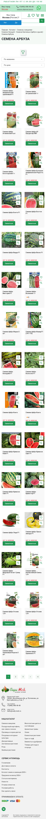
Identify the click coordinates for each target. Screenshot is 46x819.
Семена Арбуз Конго (10, 412)
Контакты (5, 769)
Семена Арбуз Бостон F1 (34, 212)
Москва (5, 9)
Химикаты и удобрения (33, 742)
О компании (6, 763)
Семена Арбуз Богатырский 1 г (9, 172)
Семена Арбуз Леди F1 (11, 532)
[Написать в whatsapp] (38, 8)
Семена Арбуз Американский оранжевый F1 (8, 92)
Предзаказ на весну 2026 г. (11, 775)
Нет (5, 23)
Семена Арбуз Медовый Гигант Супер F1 (11, 572)
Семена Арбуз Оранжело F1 (31, 652)
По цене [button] (7, 65)
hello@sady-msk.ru (14, 711)
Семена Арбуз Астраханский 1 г (32, 92)
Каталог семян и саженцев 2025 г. (14, 772)
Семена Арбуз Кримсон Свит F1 (34, 452)
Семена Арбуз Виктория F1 (8, 292)
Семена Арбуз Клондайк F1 (8, 372)
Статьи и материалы (9, 778)
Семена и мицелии (8, 723)
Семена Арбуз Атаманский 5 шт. (9, 132)
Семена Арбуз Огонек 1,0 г (11, 612)
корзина (37, 15)
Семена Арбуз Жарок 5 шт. (11, 332)
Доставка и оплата (9, 766)
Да (16, 23)
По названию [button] (9, 59)
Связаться (9, 103)
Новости (5, 782)
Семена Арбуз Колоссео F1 (31, 372)
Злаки (27, 732)
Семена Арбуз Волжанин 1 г (31, 292)
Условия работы (8, 788)
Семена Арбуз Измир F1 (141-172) (34, 332)
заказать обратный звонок (25, 9)
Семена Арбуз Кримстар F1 (31, 492)
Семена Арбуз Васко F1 (34, 252)
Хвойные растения (8, 750)
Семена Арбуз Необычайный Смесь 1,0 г (33, 572)
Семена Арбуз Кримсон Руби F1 (11, 452)
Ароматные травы (31, 729)
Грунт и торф (29, 738)
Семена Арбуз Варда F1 (11, 252)
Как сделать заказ (8, 791)
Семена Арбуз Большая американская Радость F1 (34, 172)
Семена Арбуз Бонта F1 (11, 212)
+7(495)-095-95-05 (26, 7)
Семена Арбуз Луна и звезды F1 (33, 532)
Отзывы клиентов (8, 785)
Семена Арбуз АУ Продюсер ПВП (32, 132)
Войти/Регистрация (29, 15)
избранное (33, 15)
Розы (3, 747)
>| (37, 677)
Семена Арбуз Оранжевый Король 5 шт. (11, 652)
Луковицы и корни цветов (11, 732)
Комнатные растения (32, 735)
